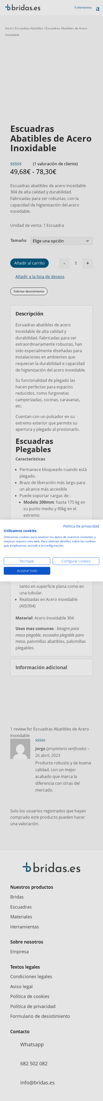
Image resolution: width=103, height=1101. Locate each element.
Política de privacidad (81, 525)
